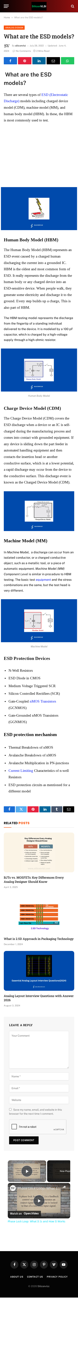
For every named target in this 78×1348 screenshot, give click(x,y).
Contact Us (35, 1276)
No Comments (23, 51)
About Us (16, 1276)
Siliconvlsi (43, 1286)
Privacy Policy (57, 1276)
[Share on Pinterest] (24, 60)
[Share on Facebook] (10, 60)
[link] (13, 1188)
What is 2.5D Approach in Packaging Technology (39, 939)
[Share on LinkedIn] (39, 60)
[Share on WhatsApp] (67, 60)
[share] (64, 1187)
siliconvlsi (20, 45)
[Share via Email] (53, 60)
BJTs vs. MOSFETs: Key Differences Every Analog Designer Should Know (34, 879)
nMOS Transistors (43, 701)
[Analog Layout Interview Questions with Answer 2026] (39, 971)
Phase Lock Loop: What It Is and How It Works (39, 1188)
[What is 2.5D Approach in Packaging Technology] (39, 914)
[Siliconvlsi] (39, 6)
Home (7, 17)
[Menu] (6, 6)
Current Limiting (21, 771)
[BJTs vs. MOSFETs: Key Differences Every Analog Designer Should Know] (39, 852)
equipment (43, 579)
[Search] (72, 6)
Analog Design (14, 27)
